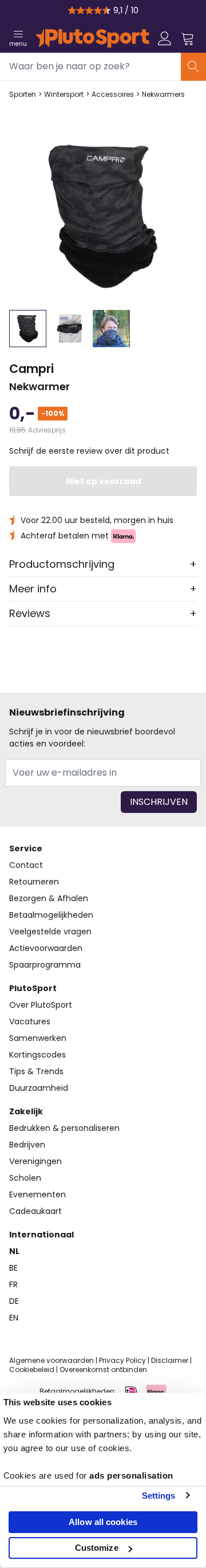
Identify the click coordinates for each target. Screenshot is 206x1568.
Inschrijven (159, 801)
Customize (96, 1548)
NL (14, 1251)
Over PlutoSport (40, 1005)
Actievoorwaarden (45, 948)
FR (13, 1284)
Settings (159, 1495)
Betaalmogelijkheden (51, 915)
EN (13, 1317)
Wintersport (64, 94)
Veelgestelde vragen (50, 931)
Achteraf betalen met (66, 535)
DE (14, 1301)
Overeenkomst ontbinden (103, 1369)
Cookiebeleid (31, 1369)
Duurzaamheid (38, 1088)
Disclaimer (169, 1360)
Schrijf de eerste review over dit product (89, 451)
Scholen (25, 1178)
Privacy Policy (122, 1360)
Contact (26, 865)
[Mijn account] (165, 38)
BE (13, 1268)
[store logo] (92, 38)
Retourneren (34, 881)
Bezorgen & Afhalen (48, 898)
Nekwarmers (163, 94)
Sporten (22, 94)
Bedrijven (27, 1144)
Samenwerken (37, 1038)
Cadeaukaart (35, 1211)
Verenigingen (35, 1161)
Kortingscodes (37, 1054)
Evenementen (37, 1194)
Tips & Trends (36, 1071)
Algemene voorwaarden (51, 1360)
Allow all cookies (103, 1522)
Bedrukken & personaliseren (64, 1128)
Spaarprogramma (45, 964)
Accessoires (113, 94)
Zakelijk (26, 1111)
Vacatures (29, 1021)
